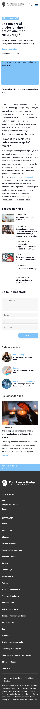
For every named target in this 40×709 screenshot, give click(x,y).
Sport (4, 629)
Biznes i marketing (9, 49)
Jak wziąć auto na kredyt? (27, 269)
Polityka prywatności (10, 505)
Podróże (5, 583)
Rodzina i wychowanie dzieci (14, 616)
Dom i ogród (7, 530)
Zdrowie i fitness (9, 662)
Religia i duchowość (10, 609)
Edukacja (5, 537)
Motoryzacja (7, 570)
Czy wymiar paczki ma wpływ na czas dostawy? (26, 258)
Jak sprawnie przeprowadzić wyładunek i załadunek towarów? (27, 246)
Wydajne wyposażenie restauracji (25, 218)
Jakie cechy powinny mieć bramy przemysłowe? (23, 385)
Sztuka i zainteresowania (12, 642)
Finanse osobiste (9, 543)
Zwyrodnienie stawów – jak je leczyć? (24, 372)
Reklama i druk (8, 603)
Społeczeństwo (8, 622)
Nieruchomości (8, 576)
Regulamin (6, 509)
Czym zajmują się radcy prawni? (22, 358)
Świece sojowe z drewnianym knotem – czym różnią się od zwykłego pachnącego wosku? (19, 434)
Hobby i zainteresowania (12, 550)
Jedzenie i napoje (9, 557)
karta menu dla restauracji (22, 177)
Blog (3, 500)
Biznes (4, 524)
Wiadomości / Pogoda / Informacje (16, 655)
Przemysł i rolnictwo (10, 596)
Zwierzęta (6, 668)
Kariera (5, 563)
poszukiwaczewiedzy (10, 54)
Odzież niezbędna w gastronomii (24, 281)
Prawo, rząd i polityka (11, 589)
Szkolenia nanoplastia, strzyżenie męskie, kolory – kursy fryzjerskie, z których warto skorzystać (26, 232)
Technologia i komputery (12, 649)
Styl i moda (6, 635)
